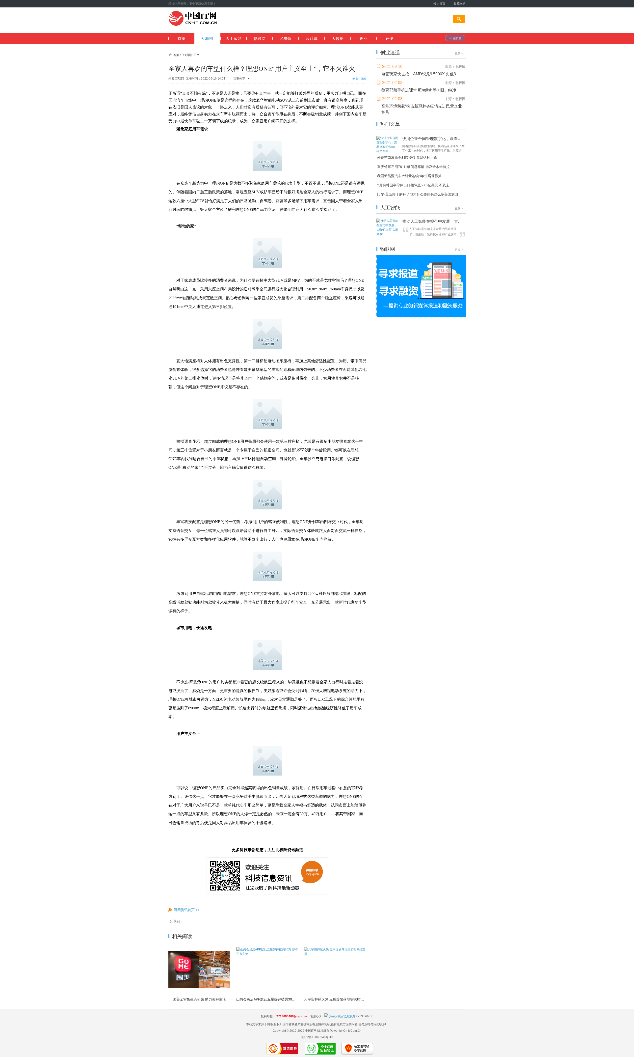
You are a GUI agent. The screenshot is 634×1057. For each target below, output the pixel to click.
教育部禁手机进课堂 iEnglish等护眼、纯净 (418, 90)
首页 (176, 55)
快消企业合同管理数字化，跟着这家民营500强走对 (432, 139)
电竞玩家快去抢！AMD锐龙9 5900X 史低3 (418, 74)
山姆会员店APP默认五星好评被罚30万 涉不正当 (267, 999)
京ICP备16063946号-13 (317, 1037)
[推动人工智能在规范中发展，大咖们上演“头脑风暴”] (388, 234)
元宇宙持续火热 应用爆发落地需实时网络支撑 (335, 999)
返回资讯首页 (187, 910)
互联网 (186, 55)
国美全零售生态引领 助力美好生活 (199, 999)
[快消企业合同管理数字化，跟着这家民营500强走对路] (387, 151)
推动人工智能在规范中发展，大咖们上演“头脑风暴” (433, 221)
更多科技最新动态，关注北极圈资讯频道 (267, 850)
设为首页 (439, 3)
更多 (459, 53)
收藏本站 (460, 3)
